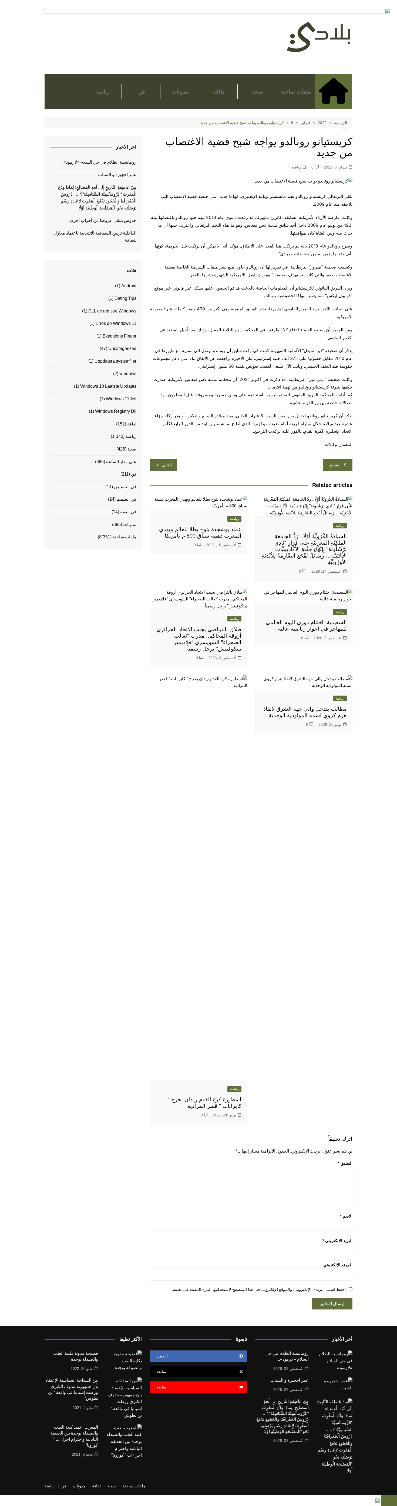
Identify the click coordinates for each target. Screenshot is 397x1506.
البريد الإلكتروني (337, 1240)
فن (141, 92)
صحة (257, 92)
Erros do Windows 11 (116, 323)
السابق (335, 465)
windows (127, 373)
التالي (167, 465)
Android (128, 285)
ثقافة (219, 92)
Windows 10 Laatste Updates (108, 386)
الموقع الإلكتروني (337, 1265)
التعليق (345, 1163)
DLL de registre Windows (112, 311)
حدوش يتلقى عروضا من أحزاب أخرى (103, 220)
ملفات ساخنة (296, 92)
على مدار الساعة (121, 461)
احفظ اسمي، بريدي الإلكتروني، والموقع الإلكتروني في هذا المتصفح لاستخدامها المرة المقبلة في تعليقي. (257, 1289)
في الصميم (126, 499)
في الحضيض (125, 486)
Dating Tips (125, 298)
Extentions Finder (119, 336)
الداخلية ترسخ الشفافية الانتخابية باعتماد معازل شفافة (95, 236)
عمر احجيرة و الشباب (117, 174)
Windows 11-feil (121, 399)
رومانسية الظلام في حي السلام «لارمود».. (98, 162)
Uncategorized (122, 348)
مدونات (180, 92)
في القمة (128, 512)
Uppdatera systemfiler (115, 361)
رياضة (103, 92)
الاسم (346, 1216)
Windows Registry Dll (115, 411)
